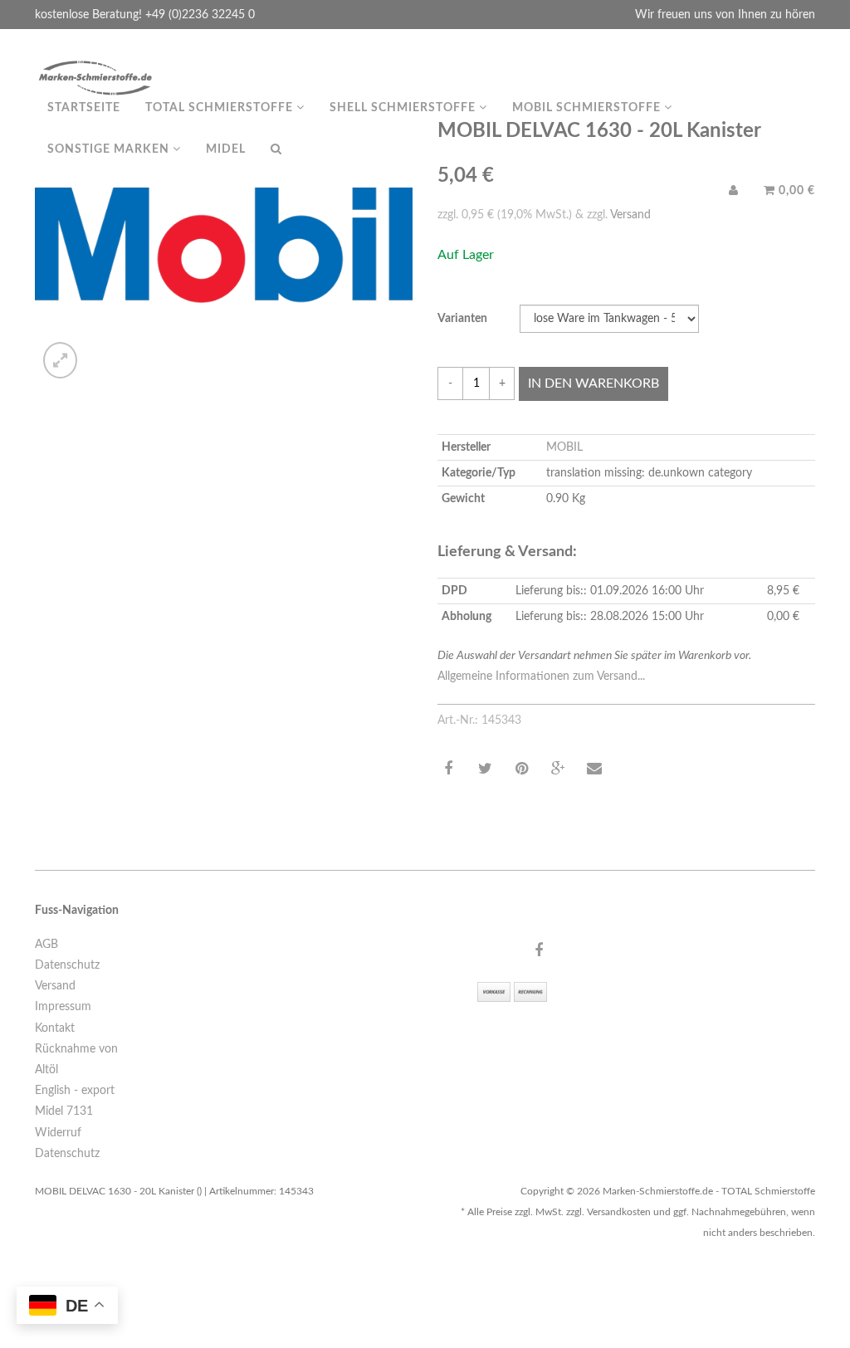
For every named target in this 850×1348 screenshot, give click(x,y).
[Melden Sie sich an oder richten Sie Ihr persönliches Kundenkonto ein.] (733, 191)
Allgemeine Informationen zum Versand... (541, 676)
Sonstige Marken (110, 149)
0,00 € (795, 191)
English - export (75, 1090)
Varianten (462, 319)
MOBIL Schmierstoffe (588, 108)
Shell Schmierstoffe (404, 108)
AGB (46, 944)
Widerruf (58, 1133)
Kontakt (55, 1028)
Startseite (83, 108)
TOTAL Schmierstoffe (220, 108)
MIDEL (226, 149)
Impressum (63, 1007)
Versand (55, 986)
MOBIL (564, 447)
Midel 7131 (64, 1111)
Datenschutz (67, 965)
